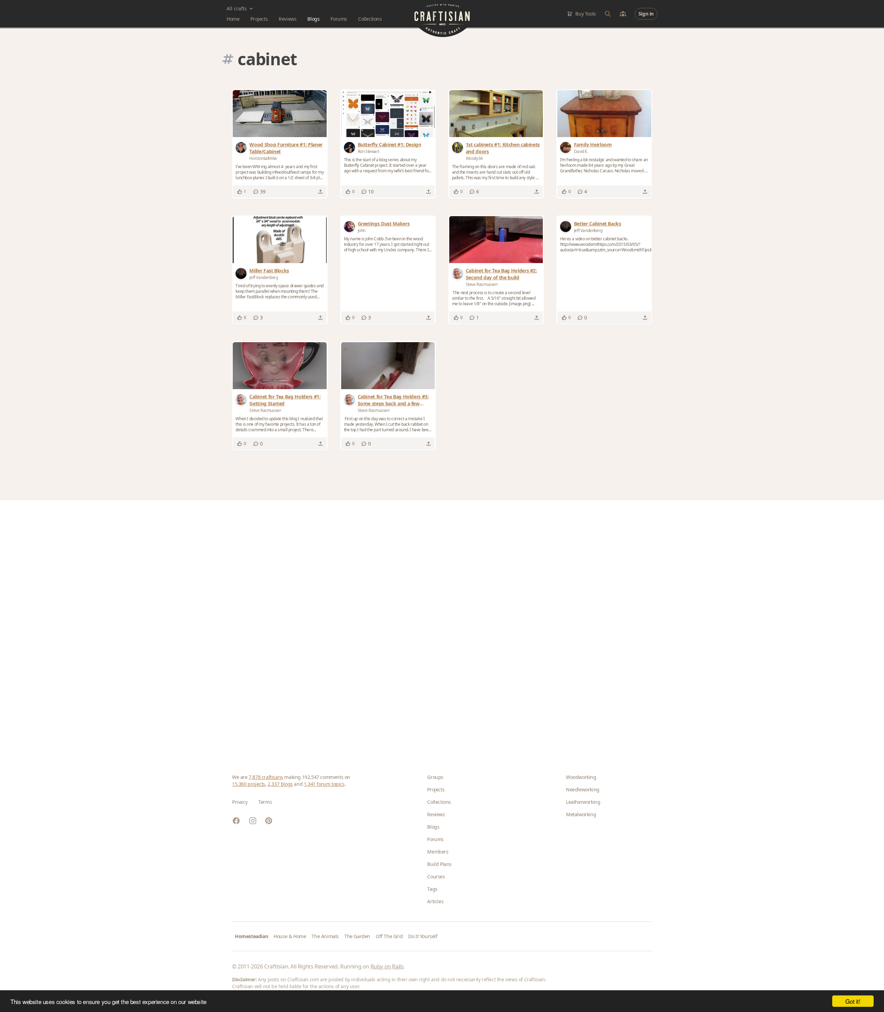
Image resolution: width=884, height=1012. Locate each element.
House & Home (289, 936)
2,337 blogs (280, 784)
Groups (435, 777)
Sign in (646, 13)
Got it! (852, 1001)
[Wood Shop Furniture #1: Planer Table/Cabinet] (280, 113)
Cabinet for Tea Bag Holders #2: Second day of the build (501, 274)
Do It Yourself (422, 936)
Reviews (287, 19)
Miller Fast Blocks (269, 270)
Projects (259, 19)
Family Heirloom (593, 144)
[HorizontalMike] (242, 147)
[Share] (320, 191)
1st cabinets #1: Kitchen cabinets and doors (503, 148)
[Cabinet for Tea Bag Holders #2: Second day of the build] (496, 239)
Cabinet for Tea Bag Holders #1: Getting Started (284, 400)
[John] (351, 226)
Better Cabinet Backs (597, 223)
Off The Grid (389, 936)
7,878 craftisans (266, 777)
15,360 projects (248, 784)
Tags (432, 889)
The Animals (325, 936)
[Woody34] (459, 147)
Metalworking (581, 814)
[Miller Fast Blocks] (280, 239)
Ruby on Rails (387, 966)
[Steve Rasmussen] (459, 273)
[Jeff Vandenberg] (242, 273)
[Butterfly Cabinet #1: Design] (388, 113)
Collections (370, 19)
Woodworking (581, 777)
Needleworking (582, 789)
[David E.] (567, 147)
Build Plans (439, 864)
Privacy (239, 802)
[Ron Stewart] (351, 147)
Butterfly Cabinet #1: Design (389, 144)
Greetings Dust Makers (384, 223)
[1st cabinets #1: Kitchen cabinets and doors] (496, 113)
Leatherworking (583, 802)
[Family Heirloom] (604, 113)
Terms (265, 802)
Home (233, 19)
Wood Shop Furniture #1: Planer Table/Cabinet (286, 148)
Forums (338, 19)
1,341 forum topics (324, 784)
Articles (435, 901)
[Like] (239, 191)
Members (437, 851)
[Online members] (622, 14)
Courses (436, 876)
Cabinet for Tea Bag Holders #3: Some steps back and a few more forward (393, 400)
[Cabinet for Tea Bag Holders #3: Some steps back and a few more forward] (388, 365)
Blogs (313, 19)
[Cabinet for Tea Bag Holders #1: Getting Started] (280, 365)
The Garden (357, 936)
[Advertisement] (439, 626)
